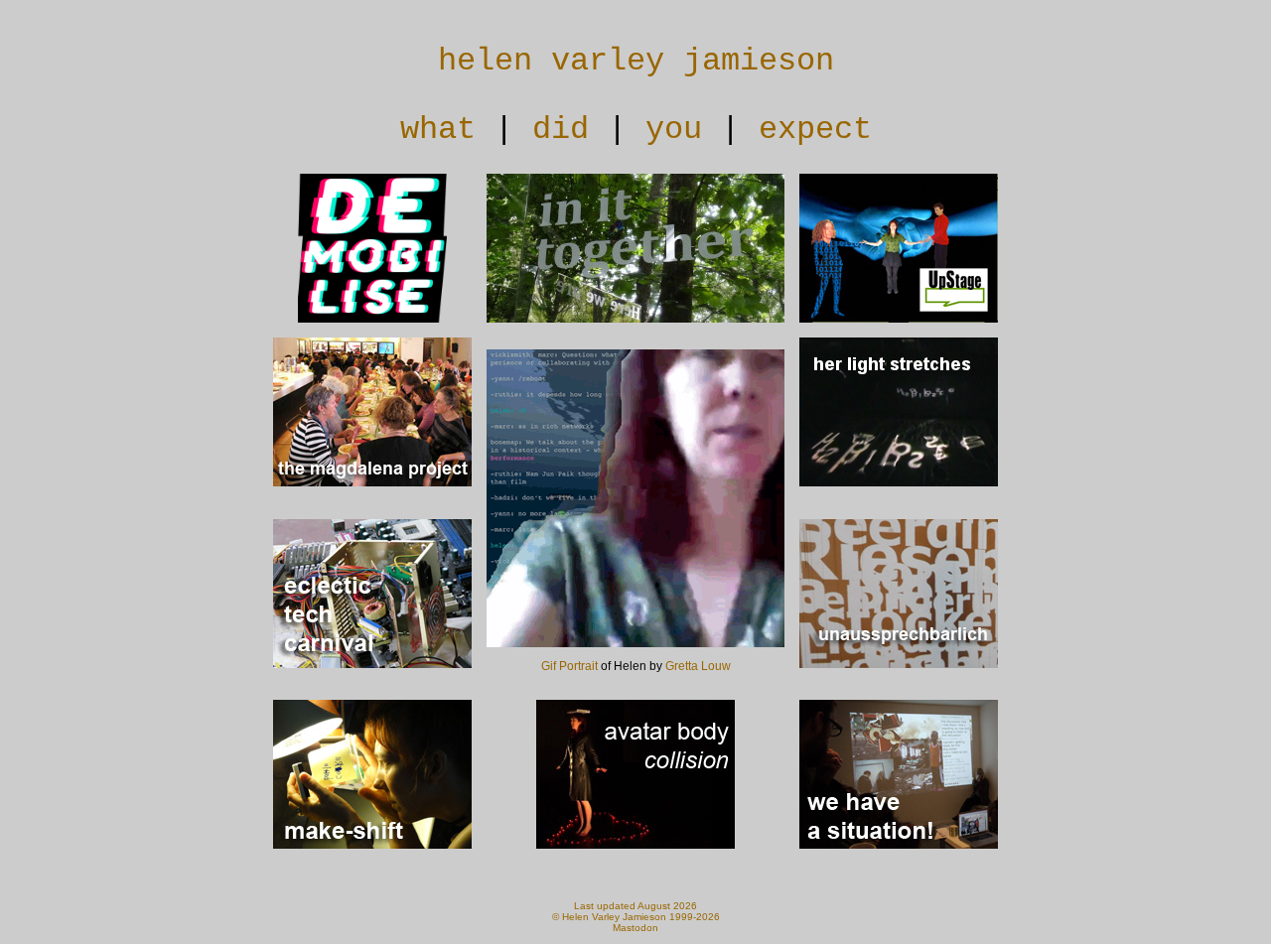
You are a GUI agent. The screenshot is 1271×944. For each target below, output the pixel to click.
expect (815, 129)
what (438, 129)
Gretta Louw (698, 666)
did (560, 129)
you (673, 129)
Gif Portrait (569, 666)
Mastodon (635, 927)
